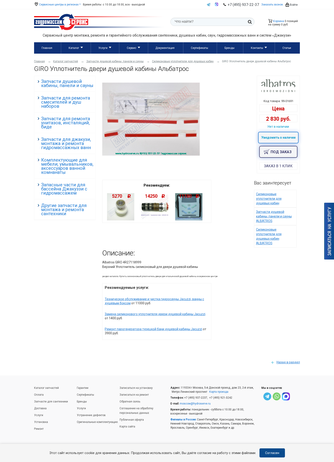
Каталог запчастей (46, 388)
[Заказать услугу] (329, 231)
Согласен (272, 453)
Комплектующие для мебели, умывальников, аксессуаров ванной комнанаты (67, 166)
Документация (164, 48)
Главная (47, 48)
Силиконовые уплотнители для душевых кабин (269, 198)
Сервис (131, 48)
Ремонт (39, 428)
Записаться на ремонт (134, 394)
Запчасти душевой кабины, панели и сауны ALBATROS (274, 216)
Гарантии (82, 388)
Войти (293, 4)
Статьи (286, 48)
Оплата (39, 394)
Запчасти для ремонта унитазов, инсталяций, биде (65, 123)
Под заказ (281, 152)
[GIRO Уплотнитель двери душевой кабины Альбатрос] (151, 155)
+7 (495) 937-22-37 (243, 4)
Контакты (257, 48)
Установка (41, 422)
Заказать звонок (272, 4)
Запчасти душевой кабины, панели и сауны (67, 83)
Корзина (278, 21)
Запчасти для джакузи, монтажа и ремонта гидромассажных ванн (66, 143)
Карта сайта (127, 426)
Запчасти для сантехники (51, 401)
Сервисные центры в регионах (58, 4)
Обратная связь (130, 401)
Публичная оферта (132, 419)
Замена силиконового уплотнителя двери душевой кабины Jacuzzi (155, 314)
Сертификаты (199, 48)
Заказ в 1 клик (278, 166)
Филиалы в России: (183, 419)
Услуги (102, 48)
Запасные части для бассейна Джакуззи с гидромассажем (64, 189)
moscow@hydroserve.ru (195, 403)
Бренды (229, 48)
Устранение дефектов (91, 415)
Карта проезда (218, 391)
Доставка (40, 408)
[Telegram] (267, 397)
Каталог (74, 48)
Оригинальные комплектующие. (97, 422)
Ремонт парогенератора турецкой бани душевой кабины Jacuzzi (153, 329)
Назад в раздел (288, 362)
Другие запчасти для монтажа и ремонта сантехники (64, 209)
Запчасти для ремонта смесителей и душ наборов (65, 102)
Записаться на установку (136, 388)
